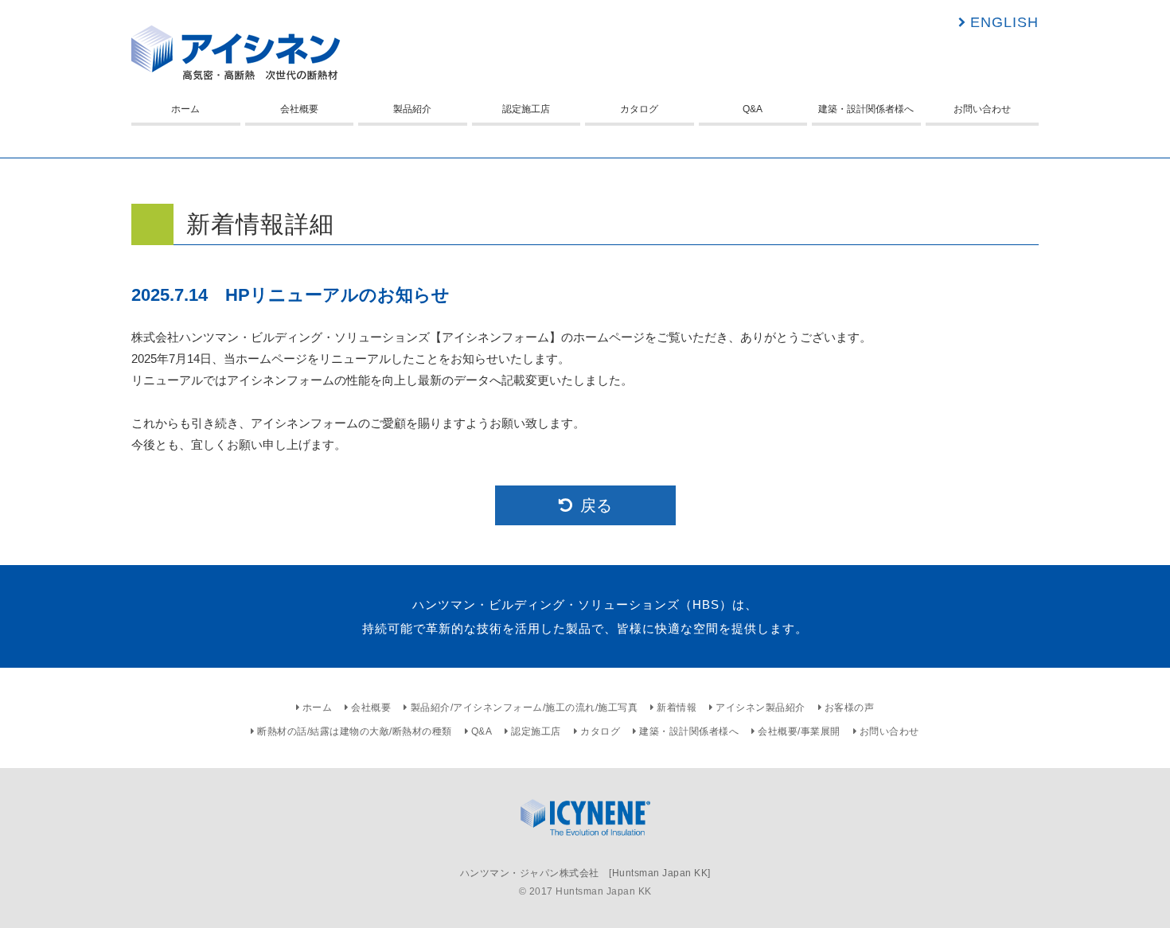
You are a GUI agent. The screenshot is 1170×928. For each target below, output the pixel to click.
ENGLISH (1004, 22)
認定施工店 (526, 109)
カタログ (639, 109)
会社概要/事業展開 (799, 731)
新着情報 (676, 707)
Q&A (752, 109)
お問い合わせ (982, 109)
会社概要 (299, 109)
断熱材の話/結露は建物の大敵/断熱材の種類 (354, 731)
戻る (596, 505)
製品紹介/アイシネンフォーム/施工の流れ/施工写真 (524, 707)
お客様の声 (850, 707)
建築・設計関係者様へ (866, 109)
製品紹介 (412, 109)
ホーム (185, 109)
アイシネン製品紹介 (760, 707)
